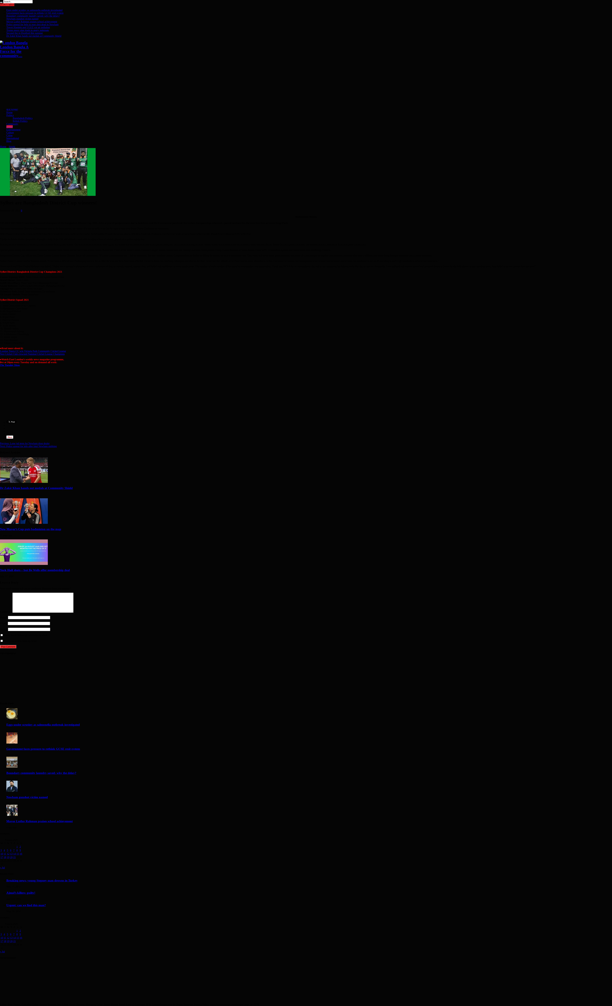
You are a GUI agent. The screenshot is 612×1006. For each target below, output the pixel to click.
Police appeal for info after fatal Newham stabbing (28, 446)
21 (14, 857)
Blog (8, 141)
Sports (9, 126)
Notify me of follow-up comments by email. (26, 635)
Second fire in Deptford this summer (24, 33)
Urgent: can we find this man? (26, 905)
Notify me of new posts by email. (20, 641)
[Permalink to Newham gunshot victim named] (12, 791)
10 (1, 853)
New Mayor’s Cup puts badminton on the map (30, 529)
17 (1, 857)
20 (11, 857)
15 (17, 853)
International (12, 138)
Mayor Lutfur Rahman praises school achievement (31, 21)
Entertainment (13, 129)
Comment (6, 611)
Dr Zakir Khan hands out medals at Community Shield (33, 36)
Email (3, 623)
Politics (10, 115)
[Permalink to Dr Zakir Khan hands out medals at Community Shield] (24, 482)
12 (8, 853)
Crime (9, 135)
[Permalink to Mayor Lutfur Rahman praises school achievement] (12, 815)
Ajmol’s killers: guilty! (20, 892)
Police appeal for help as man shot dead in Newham (32, 24)
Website (4, 629)
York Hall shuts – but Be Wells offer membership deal (35, 570)
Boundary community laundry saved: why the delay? (33, 16)
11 (5, 853)
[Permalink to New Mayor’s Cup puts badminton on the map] (24, 523)
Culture (10, 132)
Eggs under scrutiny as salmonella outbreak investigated (34, 10)
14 (14, 853)
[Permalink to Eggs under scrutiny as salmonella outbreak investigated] (12, 718)
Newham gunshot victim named (22, 18)
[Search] (1, 2)
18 (5, 857)
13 (11, 853)
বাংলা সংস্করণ (12, 109)
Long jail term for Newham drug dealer (25, 443)
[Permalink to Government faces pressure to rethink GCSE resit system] (12, 742)
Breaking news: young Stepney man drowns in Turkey (42, 880)
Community (12, 124)
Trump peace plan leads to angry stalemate (27, 30)
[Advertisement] (95, 83)
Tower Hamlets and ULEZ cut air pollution (28, 27)
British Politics (20, 121)
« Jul (2, 867)
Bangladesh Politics (23, 118)
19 (8, 857)
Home (9, 112)
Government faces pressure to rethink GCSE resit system (34, 13)
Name (3, 617)
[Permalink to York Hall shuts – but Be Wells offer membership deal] (24, 564)
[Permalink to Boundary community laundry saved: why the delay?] (12, 766)
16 (21, 853)
